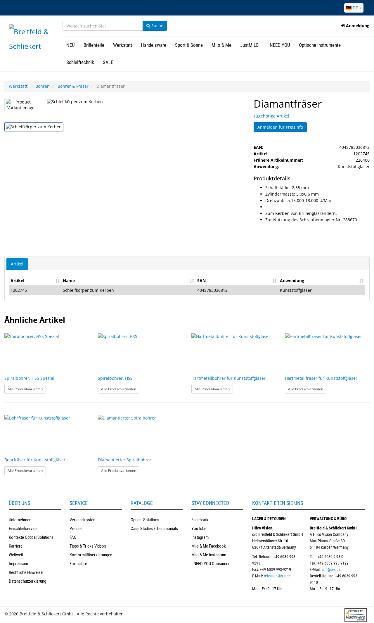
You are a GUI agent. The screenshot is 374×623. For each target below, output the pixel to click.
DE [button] (355, 8)
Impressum (18, 563)
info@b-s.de (331, 569)
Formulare (78, 563)
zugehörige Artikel (271, 116)
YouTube (198, 528)
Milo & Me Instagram (208, 555)
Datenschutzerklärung (27, 581)
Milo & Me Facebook (208, 546)
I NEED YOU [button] (278, 45)
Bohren (42, 86)
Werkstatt (18, 86)
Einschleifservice (23, 528)
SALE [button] (108, 62)
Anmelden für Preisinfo (280, 127)
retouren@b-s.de (277, 576)
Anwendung (292, 280)
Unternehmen (20, 519)
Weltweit (16, 555)
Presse (76, 528)
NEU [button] (70, 45)
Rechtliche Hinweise (26, 572)
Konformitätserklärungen (91, 555)
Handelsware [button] (153, 45)
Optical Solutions (145, 519)
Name (69, 280)
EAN (201, 280)
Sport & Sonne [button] (189, 45)
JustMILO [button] (249, 45)
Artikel (17, 280)
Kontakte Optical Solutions (31, 537)
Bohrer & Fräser (73, 86)
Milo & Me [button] (221, 45)
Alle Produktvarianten (27, 388)
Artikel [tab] (17, 264)
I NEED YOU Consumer (210, 563)
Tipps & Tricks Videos (88, 546)
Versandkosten (82, 519)
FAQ (73, 537)
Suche (156, 25)
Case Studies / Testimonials (154, 528)
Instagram (200, 537)
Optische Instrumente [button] (320, 45)
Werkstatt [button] (122, 45)
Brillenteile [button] (94, 45)
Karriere (15, 546)
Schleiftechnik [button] (80, 62)
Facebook (199, 519)
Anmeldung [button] (357, 25)
